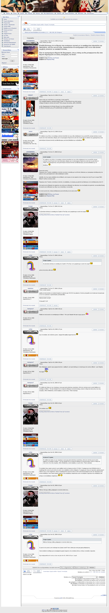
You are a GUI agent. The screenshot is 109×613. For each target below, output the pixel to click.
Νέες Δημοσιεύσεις (48, 13)
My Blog (41, 214)
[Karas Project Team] (30, 74)
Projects (30, 13)
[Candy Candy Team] (30, 76)
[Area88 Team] (30, 84)
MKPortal (44, 610)
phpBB (60, 598)
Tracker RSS (7, 26)
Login (12, 60)
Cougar (30, 206)
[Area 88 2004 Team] (30, 249)
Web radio (6, 37)
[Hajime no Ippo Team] (30, 88)
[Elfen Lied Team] (30, 82)
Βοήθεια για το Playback (10, 28)
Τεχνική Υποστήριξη (49, 24)
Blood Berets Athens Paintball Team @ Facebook (57, 214)
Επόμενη (59, 32)
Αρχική (8, 13)
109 (53, 32)
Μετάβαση (92, 567)
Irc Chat (6, 35)
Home (5, 19)
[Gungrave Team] (30, 238)
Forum (15, 13)
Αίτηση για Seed (8, 30)
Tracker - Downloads (9, 24)
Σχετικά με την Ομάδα (9, 44)
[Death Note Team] (30, 78)
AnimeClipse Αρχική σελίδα (37, 24)
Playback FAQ (50, 59)
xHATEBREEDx (30, 40)
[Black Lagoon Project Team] (30, 86)
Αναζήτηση (7, 40)
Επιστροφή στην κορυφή (29, 91)
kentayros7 (30, 308)
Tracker (22, 13)
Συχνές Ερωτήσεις (70, 13)
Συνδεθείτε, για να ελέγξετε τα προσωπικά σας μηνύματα (64, 19)
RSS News (80, 13)
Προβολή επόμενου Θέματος (98, 35)
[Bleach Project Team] (30, 72)
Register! (4, 62)
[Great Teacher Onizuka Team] (30, 242)
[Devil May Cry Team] (30, 244)
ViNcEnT (30, 95)
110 (55, 32)
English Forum (7, 33)
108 (50, 32)
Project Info (7, 22)
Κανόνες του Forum (9, 38)
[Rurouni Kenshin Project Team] (30, 80)
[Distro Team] (30, 246)
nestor (30, 131)
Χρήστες (59, 13)
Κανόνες (38, 13)
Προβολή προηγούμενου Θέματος (81, 35)
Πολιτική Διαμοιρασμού (10, 42)
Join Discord (90, 13)
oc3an (30, 255)
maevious (30, 288)
